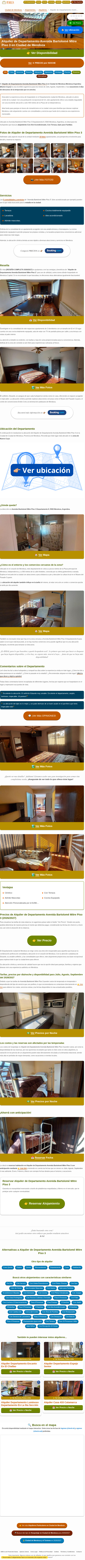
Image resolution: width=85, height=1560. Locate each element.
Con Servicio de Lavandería (19, 1316)
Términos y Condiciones (67, 1551)
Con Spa (74, 1283)
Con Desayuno (56, 1316)
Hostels (44, 2)
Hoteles (38, 2)
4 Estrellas (39, 1307)
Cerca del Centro (32, 1312)
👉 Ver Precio (42, 940)
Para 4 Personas (13, 1321)
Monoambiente (40, 1267)
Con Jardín (77, 1302)
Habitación (77, 1267)
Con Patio (74, 1297)
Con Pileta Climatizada (59, 1293)
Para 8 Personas (37, 1302)
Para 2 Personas (40, 1316)
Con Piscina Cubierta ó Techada (38, 1297)
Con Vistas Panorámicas (39, 1283)
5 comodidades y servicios (13, 200)
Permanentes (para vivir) (33, 1321)
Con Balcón (70, 1316)
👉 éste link (22, 1168)
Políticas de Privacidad (45, 1551)
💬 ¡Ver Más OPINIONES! (42, 715)
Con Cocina (42, 1293)
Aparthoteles (66, 2)
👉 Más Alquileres (77, 2)
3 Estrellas (11, 1307)
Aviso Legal (33, 1551)
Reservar (76, 72)
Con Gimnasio (29, 1293)
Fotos (11, 72)
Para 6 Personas (60, 1297)
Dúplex (19, 1267)
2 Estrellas (65, 1302)
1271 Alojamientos (29, 2)
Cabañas (58, 2)
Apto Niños (31, 1326)
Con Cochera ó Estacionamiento (15, 1302)
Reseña (29, 72)
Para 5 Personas (25, 1307)
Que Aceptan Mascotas (34, 1288)
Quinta (28, 1267)
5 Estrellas (73, 1307)
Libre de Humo (16, 1288)
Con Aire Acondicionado (56, 1307)
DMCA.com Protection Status (9, 1551)
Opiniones (48, 72)
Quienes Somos (24, 1551)
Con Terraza (50, 1321)
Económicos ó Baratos (11, 1293)
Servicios (19, 72)
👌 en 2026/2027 (42, 1540)
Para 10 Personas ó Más (68, 1321)
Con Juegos (76, 1293)
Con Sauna (51, 1288)
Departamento (55, 1267)
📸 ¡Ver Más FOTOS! (42, 179)
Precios (67, 72)
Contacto (79, 1551)
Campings (51, 2)
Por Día (9, 1283)
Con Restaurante (68, 1312)
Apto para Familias (66, 1288)
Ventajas (58, 72)
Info (5, 72)
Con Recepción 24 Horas (48, 1326)
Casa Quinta (7, 1267)
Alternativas (42, 76)
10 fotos (42, 137)
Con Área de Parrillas (50, 1312)
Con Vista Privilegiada (14, 1297)
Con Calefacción (15, 1312)
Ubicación (38, 72)
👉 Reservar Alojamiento (42, 1203)
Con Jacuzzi (21, 1283)
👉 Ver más (42, 1525)
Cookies (56, 1551)
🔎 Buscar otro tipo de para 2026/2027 (42, 1533)
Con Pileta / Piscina (59, 1283)
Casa (67, 1267)
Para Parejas (52, 1302)
